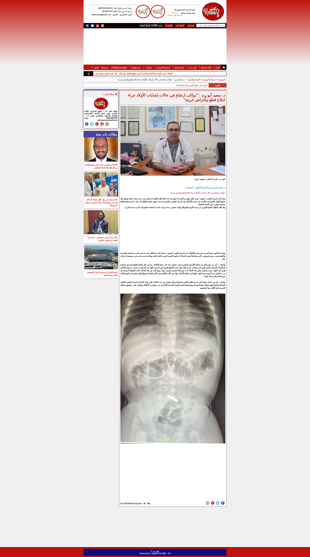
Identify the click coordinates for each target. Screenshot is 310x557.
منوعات (148, 67)
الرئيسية (221, 80)
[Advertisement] (155, 46)
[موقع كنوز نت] (101, 109)
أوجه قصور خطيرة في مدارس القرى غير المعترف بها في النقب (116, 74)
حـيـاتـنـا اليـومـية (163, 67)
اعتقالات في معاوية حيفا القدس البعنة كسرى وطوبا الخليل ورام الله (174, 74)
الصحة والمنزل (193, 80)
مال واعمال (179, 67)
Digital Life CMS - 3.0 (161, 553)
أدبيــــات (192, 67)
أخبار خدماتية (206, 67)
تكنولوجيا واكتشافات (119, 67)
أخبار (218, 67)
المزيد (96, 67)
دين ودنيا (104, 67)
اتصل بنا (169, 25)
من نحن (191, 25)
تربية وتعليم (136, 67)
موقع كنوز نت (108, 94)
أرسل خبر (180, 25)
